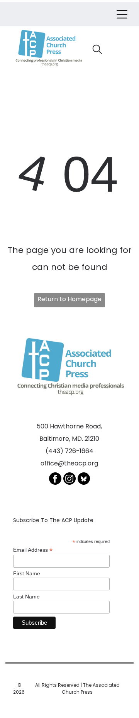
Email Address (33, 550)
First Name (26, 573)
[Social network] (84, 479)
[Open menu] (122, 14)
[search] (97, 50)
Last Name (26, 596)
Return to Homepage (69, 299)
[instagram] (69, 479)
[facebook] (55, 479)
